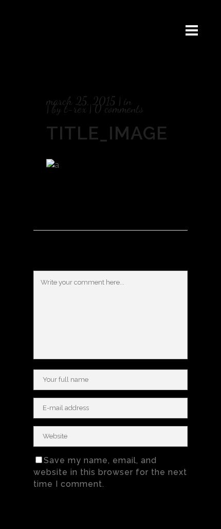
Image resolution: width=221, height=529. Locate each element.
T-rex (75, 108)
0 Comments (119, 108)
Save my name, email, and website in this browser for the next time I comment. (110, 472)
